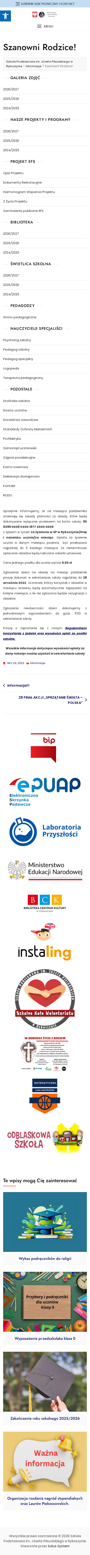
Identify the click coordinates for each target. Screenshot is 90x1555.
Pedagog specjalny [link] (18, 359)
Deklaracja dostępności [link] (21, 476)
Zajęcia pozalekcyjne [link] (19, 457)
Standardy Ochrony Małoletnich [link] (27, 429)
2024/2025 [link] (11, 108)
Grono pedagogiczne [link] (19, 317)
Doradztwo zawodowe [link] (20, 419)
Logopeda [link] (11, 368)
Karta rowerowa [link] (15, 467)
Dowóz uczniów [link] (15, 410)
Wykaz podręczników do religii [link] (45, 1258)
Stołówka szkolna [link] (16, 401)
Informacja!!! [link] (18, 685)
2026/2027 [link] (11, 89)
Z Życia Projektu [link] (15, 201)
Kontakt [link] (9, 486)
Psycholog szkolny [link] (17, 340)
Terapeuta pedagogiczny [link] (23, 378)
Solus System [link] (59, 1546)
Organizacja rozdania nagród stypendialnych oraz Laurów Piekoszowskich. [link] (45, 1501)
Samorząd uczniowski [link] (19, 448)
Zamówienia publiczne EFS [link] (23, 211)
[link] (5, 15)
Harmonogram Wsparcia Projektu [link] (29, 192)
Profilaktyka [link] (12, 438)
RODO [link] (7, 495)
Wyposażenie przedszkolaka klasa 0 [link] (45, 1338)
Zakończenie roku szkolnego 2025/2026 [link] (45, 1418)
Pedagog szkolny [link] (16, 349)
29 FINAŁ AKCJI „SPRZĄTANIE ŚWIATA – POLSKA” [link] (51, 700)
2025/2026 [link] (11, 99)
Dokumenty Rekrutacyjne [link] (22, 182)
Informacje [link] (37, 663)
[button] (45, 26)
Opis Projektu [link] (13, 173)
